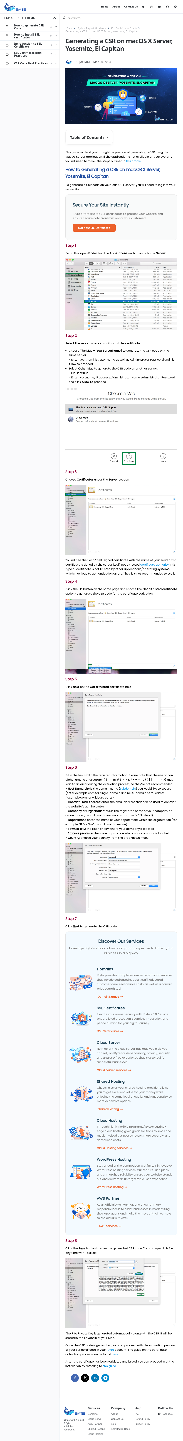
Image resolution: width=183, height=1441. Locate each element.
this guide (109, 1366)
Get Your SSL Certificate (94, 228)
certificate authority (154, 565)
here (115, 1354)
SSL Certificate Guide (123, 28)
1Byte (68, 28)
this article (133, 161)
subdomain (128, 789)
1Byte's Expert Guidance (91, 28)
